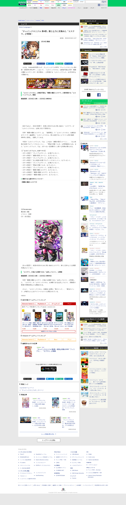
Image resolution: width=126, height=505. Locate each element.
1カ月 (104, 23)
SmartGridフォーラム (41, 454)
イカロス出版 (73, 452)
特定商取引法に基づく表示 (101, 485)
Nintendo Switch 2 (28, 303)
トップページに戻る (48, 440)
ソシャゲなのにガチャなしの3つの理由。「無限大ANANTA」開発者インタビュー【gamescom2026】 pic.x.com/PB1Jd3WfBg (94, 127)
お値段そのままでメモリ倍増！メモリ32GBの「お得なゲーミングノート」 (97, 74)
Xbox (55, 339)
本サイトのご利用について (24, 485)
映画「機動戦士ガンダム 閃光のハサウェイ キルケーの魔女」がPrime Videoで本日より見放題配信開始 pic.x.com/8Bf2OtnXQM (95, 114)
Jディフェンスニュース (78, 457)
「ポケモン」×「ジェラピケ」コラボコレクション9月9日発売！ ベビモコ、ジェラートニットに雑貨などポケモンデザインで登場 (97, 229)
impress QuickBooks (93, 459)
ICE (87, 452)
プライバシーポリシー (69, 485)
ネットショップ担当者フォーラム (44, 457)
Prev (23, 319)
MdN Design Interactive (78, 473)
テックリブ (73, 476)
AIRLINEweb (75, 454)
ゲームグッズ (55, 303)
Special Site (88, 50)
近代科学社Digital (60, 475)
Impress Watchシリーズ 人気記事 (94, 319)
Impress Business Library (42, 459)
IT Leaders (22, 462)
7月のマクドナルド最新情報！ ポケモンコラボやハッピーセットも (96, 349)
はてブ (51, 63)
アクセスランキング (90, 21)
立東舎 (57, 462)
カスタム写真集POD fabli (95, 472)
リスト (34, 63)
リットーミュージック (61, 454)
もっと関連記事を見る (47, 434)
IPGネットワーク (91, 467)
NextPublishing (39, 475)
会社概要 (78, 485)
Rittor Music (57, 452)
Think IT (22, 454)
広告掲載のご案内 (46, 485)
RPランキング (86, 103)
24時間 (90, 23)
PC (59, 8)
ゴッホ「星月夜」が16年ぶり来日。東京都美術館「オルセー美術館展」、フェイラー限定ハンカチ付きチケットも (95, 334)
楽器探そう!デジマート (61, 457)
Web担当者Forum (24, 457)
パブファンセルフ (92, 465)
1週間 (97, 23)
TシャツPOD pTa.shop (94, 470)
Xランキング (88, 101)
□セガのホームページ (27, 388)
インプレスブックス (41, 472)
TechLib (74, 478)
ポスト (28, 63)
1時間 (83, 23)
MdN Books (75, 470)
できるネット (23, 476)
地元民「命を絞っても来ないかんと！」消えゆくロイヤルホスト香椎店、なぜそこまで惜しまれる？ (95, 341)
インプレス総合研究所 (25, 459)
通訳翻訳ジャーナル (77, 459)
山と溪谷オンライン (61, 467)
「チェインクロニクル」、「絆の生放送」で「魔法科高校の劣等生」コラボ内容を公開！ (68, 423)
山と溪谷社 (57, 465)
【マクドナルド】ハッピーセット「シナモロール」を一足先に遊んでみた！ (97, 394)
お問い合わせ (36, 485)
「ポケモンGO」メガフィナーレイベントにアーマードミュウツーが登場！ (97, 306)
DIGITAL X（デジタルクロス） (43, 465)
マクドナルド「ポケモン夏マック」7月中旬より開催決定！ (97, 360)
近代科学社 (57, 473)
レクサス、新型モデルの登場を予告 (92, 336)
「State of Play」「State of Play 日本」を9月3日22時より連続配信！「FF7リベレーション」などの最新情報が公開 (95, 40)
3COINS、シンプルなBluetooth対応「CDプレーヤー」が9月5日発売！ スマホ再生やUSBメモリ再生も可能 (95, 28)
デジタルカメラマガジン (26, 473)
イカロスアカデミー (77, 465)
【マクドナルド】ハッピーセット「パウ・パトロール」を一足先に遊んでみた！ (97, 388)
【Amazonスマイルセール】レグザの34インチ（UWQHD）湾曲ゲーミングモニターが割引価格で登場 (95, 36)
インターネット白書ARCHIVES (28, 478)
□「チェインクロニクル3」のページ (32, 390)
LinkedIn (70, 63)
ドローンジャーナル (25, 465)
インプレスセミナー (41, 462)
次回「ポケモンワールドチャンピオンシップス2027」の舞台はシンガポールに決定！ (97, 293)
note (61, 63)
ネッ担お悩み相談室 (25, 468)
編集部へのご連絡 (57, 485)
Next (73, 319)
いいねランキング (100, 103)
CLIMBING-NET (60, 470)
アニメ (69, 303)
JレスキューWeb (76, 462)
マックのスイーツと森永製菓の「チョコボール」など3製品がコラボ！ (97, 401)
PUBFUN (89, 462)
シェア (42, 63)
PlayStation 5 (42, 303)
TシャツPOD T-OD (61, 459)
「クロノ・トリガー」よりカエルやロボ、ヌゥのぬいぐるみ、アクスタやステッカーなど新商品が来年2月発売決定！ (97, 220)
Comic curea (91, 457)
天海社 (90, 454)
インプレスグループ (88, 485)
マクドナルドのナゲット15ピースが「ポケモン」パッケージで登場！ (97, 370)
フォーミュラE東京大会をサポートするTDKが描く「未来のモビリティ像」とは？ (97, 81)
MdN (71, 468)
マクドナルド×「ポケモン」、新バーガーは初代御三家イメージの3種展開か (97, 381)
